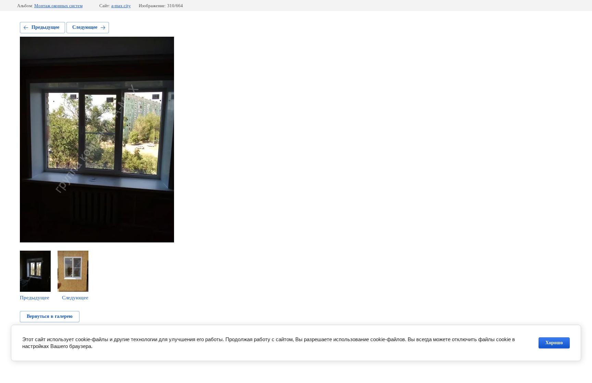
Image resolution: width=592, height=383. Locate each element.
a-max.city (121, 5)
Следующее (84, 27)
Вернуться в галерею (50, 316)
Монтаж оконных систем (58, 5)
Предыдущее (45, 27)
